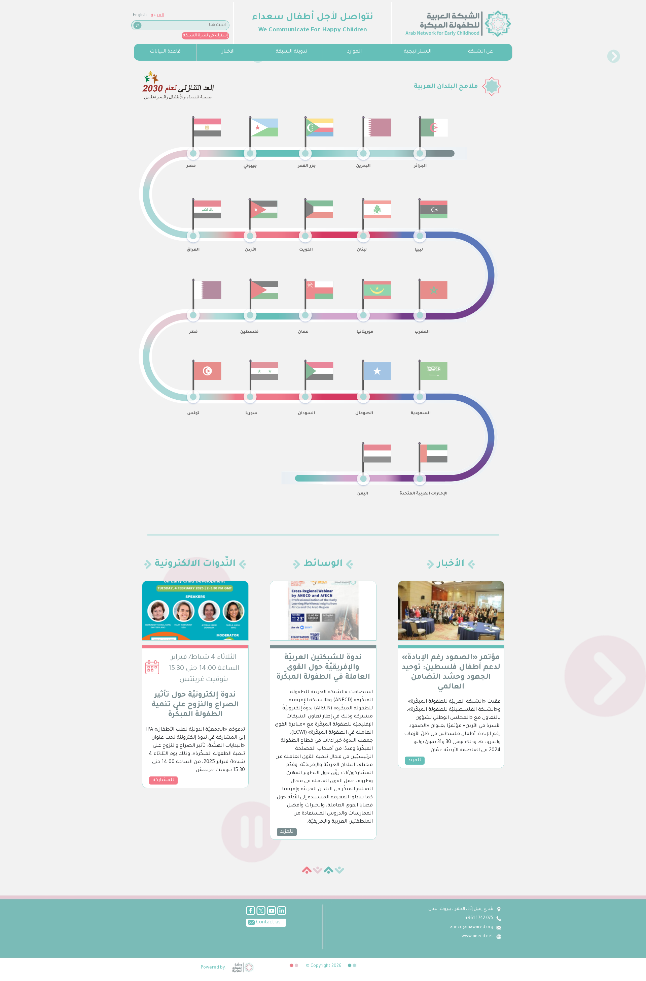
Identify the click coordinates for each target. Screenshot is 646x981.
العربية (157, 15)
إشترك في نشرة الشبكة (205, 35)
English (140, 15)
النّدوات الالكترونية (195, 564)
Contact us (268, 922)
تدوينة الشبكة (291, 52)
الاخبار (228, 52)
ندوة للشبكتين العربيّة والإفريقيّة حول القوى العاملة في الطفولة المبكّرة (323, 668)
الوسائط (323, 564)
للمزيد (286, 832)
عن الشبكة (480, 52)
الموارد (354, 52)
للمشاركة (163, 780)
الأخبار (450, 564)
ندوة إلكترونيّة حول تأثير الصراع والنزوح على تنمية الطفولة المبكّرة (195, 705)
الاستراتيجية (417, 52)
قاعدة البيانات (165, 52)
